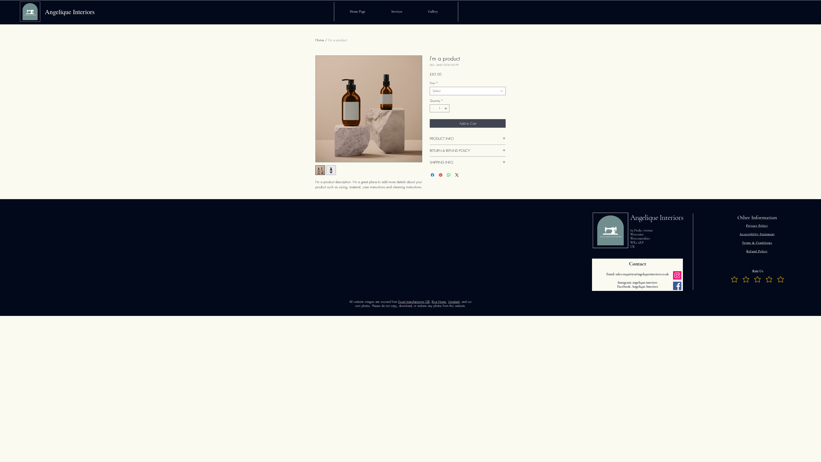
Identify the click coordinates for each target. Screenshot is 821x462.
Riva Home (439, 302)
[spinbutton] (439, 108)
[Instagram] (677, 275)
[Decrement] (433, 108)
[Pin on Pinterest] (440, 175)
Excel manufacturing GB (414, 302)
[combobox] (468, 91)
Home (319, 40)
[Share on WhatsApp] (448, 175)
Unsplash (454, 302)
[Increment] (446, 108)
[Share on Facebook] (432, 175)
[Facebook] (677, 286)
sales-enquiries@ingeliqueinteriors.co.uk (642, 274)
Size (434, 83)
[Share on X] (456, 175)
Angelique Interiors (656, 217)
